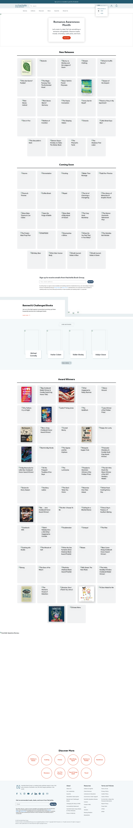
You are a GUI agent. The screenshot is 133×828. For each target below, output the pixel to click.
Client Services (88, 791)
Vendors (86, 810)
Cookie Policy (104, 794)
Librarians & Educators (90, 794)
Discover (41, 11)
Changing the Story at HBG (73, 803)
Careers (86, 802)
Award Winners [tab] (66, 379)
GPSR (102, 811)
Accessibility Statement (72, 806)
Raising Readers (88, 812)
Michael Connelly (33, 354)
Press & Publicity (70, 813)
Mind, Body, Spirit (73, 759)
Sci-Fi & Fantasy (59, 773)
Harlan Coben (55, 354)
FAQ (85, 807)
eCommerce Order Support (91, 796)
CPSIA (103, 809)
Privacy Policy (104, 791)
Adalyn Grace (100, 354)
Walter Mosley (78, 354)
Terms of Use (104, 788)
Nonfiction (99, 760)
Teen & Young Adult (73, 773)
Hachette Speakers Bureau (91, 799)
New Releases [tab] (66, 52)
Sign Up (90, 281)
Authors (33, 11)
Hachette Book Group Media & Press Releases (73, 809)
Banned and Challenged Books (72, 800)
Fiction (60, 760)
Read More (66, 38)
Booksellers (87, 815)
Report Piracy (104, 803)
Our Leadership (70, 791)
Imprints (56, 11)
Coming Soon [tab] (66, 164)
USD (102, 11)
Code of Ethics (105, 796)
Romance (47, 773)
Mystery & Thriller (86, 759)
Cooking (46, 760)
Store (49, 11)
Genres (25, 11)
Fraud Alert (104, 806)
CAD (102, 13)
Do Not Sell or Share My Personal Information (107, 800)
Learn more (25, 315)
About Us (65, 11)
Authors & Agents (88, 788)
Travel (86, 773)
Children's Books (33, 759)
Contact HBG (87, 804)
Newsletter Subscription (72, 796)
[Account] (111, 6)
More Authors (65, 363)
